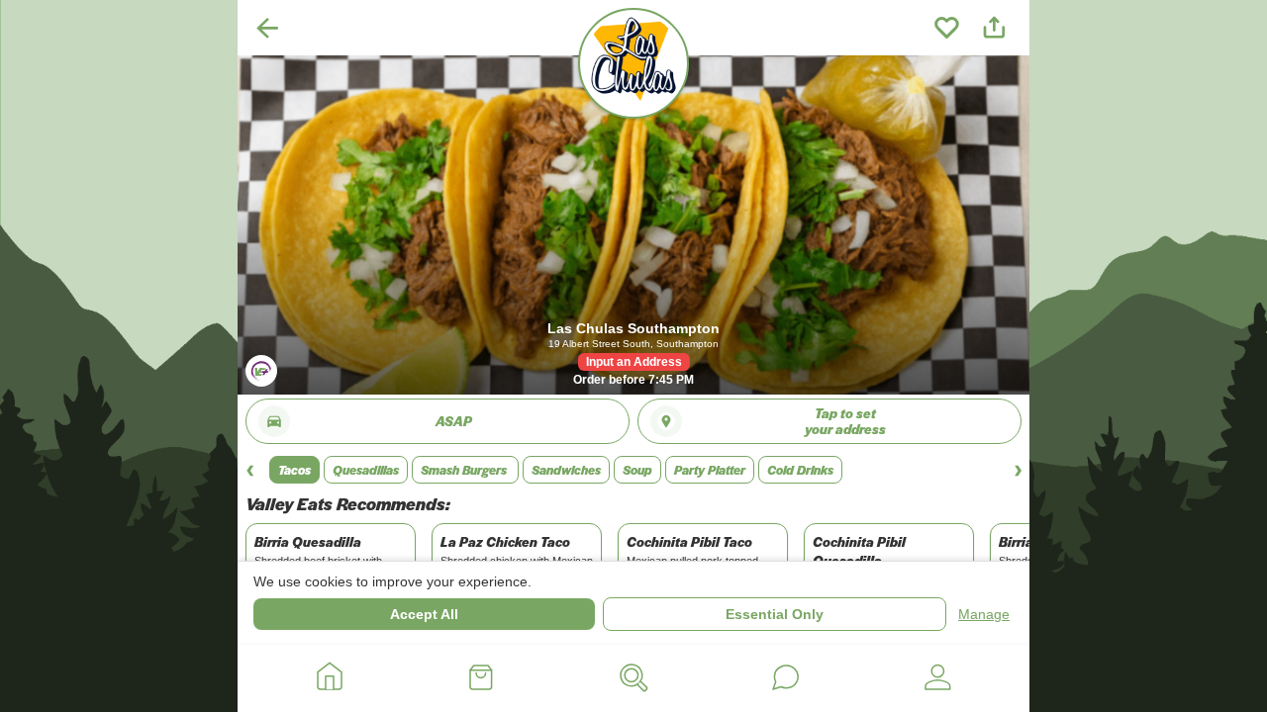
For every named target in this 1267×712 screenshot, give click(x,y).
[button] (294, 470)
